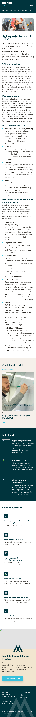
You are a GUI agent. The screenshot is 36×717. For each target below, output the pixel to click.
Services (9, 10)
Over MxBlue (25, 693)
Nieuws (4, 413)
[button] (4, 422)
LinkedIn (23, 695)
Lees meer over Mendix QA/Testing (19, 299)
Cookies (6, 713)
